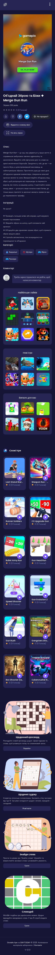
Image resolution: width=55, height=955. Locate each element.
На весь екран (17, 132)
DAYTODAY (25, 942)
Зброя (43, 252)
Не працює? (42, 116)
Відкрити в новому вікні (20, 124)
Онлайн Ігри (12, 942)
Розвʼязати (27, 808)
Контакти (38, 945)
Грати (27, 865)
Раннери (12, 259)
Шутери (29, 252)
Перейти (26, 748)
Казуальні (13, 252)
